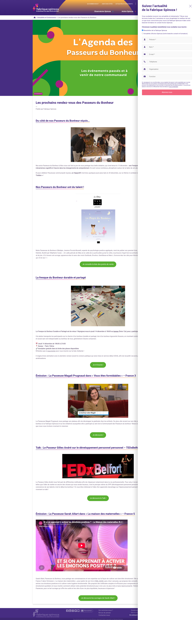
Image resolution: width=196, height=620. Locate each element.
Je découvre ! (98, 435)
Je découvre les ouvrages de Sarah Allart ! (98, 598)
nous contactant (173, 87)
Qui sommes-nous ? (106, 610)
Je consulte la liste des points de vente (98, 264)
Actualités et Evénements (46, 17)
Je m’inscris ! (98, 365)
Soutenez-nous (136, 610)
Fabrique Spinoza (49, 109)
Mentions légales (137, 613)
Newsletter (88, 610)
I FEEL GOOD (99, 581)
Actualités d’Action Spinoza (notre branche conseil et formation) (165, 33)
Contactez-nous (104, 615)
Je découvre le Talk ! (98, 498)
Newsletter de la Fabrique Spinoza (155, 30)
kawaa (116, 331)
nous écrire (51, 351)
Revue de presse (105, 613)
